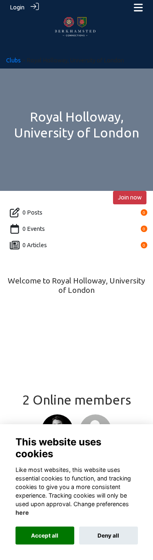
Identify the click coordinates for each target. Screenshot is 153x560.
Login (17, 7)
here (22, 512)
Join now (130, 197)
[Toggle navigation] (138, 7)
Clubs (13, 60)
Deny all (108, 535)
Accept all (44, 535)
